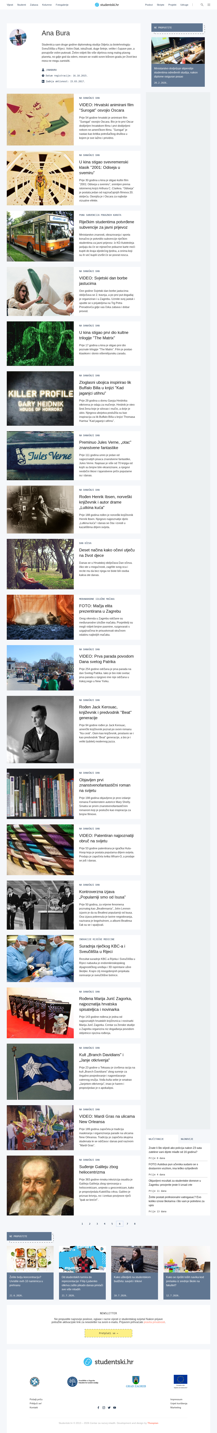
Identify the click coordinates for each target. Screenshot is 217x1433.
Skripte (160, 4)
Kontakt (34, 1407)
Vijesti (10, 4)
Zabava (34, 4)
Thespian (152, 1423)
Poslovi (149, 4)
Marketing (175, 1407)
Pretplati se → (108, 1333)
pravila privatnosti (154, 1322)
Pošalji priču (36, 1399)
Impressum (176, 1399)
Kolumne (47, 4)
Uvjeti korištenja (178, 1403)
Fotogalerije (62, 4)
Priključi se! (36, 1403)
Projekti (172, 4)
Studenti (21, 4)
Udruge (184, 4)
